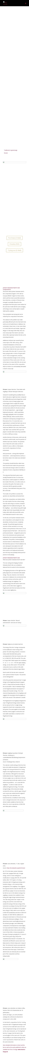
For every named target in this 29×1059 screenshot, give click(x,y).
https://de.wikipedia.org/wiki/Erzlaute (16, 868)
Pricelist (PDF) (14, 244)
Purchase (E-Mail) (14, 238)
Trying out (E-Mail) (14, 250)
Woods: (6, 153)
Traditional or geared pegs (10, 150)
